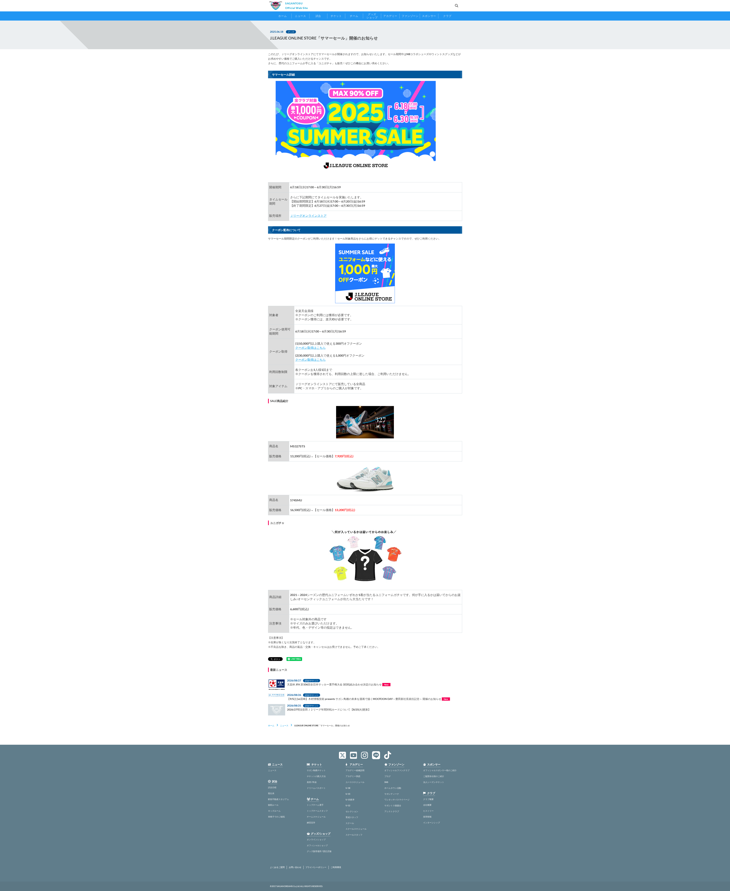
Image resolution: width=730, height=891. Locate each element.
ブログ (387, 776)
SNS (386, 782)
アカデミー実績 (353, 776)
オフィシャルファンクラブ (396, 770)
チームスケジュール (316, 816)
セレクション (352, 811)
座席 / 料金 (312, 782)
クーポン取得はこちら (310, 347)
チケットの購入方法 (316, 776)
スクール (350, 823)
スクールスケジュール (356, 829)
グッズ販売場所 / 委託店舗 (319, 851)
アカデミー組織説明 (355, 770)
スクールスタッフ (354, 834)
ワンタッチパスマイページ (396, 799)
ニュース (284, 725)
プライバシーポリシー (315, 867)
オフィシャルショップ (317, 845)
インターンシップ (431, 822)
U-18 (348, 788)
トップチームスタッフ (317, 810)
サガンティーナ (391, 794)
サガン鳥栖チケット (316, 770)
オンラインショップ (316, 839)
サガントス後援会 (392, 805)
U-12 (348, 805)
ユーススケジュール (355, 782)
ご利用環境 (336, 867)
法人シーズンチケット (433, 782)
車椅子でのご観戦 (276, 816)
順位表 (271, 793)
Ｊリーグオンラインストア (308, 215)
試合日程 (272, 787)
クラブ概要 (428, 799)
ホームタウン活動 (392, 788)
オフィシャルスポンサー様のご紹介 (440, 770)
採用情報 (427, 816)
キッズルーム (274, 810)
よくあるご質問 (277, 867)
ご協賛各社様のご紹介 (433, 776)
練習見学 (311, 822)
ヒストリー (428, 810)
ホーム (271, 725)
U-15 (348, 794)
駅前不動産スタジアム (278, 799)
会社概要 (427, 805)
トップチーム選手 (315, 805)
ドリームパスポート (316, 788)
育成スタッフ (352, 817)
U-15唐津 (350, 799)
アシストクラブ (391, 811)
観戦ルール (273, 805)
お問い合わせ (295, 867)
